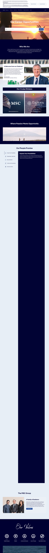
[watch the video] (24, 134)
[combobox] (22, 29)
